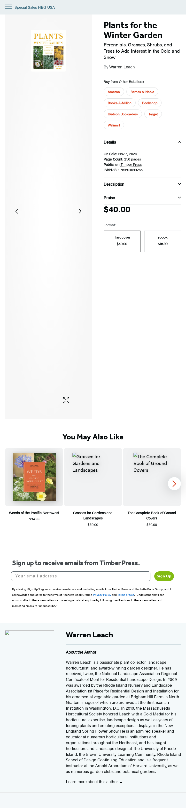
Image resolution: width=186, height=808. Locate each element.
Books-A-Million (120, 102)
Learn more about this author (92, 781)
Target (153, 113)
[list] (48, 211)
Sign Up (164, 576)
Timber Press (131, 164)
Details (110, 142)
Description (114, 184)
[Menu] (8, 7)
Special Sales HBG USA (35, 7)
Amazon (114, 91)
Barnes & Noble (142, 91)
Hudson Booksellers (123, 113)
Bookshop (149, 102)
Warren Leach (122, 67)
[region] (93, 487)
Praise (109, 197)
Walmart (114, 125)
